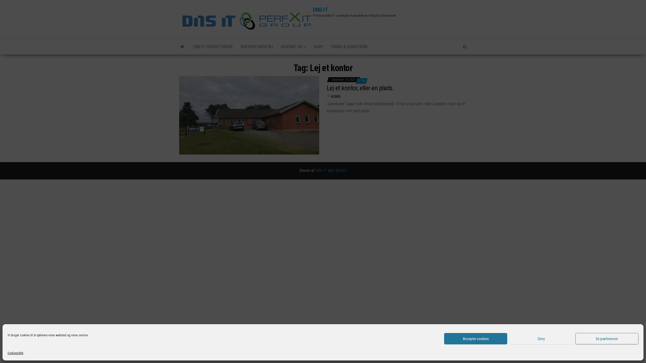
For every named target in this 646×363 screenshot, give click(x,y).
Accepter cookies (476, 339)
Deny (541, 339)
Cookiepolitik (15, 353)
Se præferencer (607, 339)
